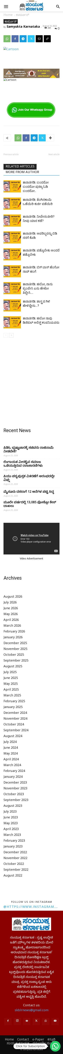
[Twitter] (31, 38)
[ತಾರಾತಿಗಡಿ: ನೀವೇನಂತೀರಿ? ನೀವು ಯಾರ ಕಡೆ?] (12, 220)
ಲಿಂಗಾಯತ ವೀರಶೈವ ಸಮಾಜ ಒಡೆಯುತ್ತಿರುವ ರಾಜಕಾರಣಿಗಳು (23, 464)
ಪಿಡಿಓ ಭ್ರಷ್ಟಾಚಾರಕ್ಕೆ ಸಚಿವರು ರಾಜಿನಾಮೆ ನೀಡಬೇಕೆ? (29, 450)
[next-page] (11, 335)
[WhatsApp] (7, 38)
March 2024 (12, 765)
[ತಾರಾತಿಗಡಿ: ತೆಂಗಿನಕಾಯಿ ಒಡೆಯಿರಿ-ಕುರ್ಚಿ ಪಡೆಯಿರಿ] (12, 204)
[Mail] (26, 1021)
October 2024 (14, 725)
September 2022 (16, 870)
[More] (50, 137)
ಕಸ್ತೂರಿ (51, 1039)
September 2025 (16, 661)
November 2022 (15, 858)
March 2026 (12, 626)
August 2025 (13, 667)
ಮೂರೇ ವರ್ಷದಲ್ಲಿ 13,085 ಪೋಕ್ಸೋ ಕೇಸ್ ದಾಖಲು (30, 504)
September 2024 (16, 731)
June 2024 (11, 748)
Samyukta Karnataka (23, 26)
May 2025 (11, 684)
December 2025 (15, 643)
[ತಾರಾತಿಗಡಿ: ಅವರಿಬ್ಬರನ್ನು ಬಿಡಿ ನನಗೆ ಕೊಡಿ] (12, 237)
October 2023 (14, 795)
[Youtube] (55, 1021)
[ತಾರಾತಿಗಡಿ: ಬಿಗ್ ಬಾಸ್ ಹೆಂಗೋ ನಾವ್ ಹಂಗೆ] (12, 271)
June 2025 (11, 678)
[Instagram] (17, 1021)
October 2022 (14, 864)
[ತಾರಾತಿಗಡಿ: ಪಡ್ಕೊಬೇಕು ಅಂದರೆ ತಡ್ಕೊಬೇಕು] (12, 254)
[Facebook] (15, 38)
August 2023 (13, 806)
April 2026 (11, 620)
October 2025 (14, 655)
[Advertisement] (31, 383)
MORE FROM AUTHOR (22, 172)
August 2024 (13, 736)
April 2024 (11, 760)
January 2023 (13, 847)
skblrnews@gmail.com (31, 1011)
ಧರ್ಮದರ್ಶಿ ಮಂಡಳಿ (45, 1043)
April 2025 (11, 690)
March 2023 (12, 835)
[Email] (39, 38)
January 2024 (13, 777)
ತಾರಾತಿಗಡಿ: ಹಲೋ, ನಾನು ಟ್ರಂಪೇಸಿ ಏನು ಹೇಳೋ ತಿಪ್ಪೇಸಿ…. (38, 288)
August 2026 (13, 597)
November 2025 (15, 649)
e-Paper (38, 1039)
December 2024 (15, 713)
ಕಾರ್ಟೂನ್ (22, 15)
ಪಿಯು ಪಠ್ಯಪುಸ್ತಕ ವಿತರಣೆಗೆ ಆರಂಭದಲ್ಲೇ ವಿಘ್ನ (29, 478)
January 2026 (13, 638)
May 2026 (11, 614)
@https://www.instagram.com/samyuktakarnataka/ (31, 907)
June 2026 (11, 609)
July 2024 (10, 742)
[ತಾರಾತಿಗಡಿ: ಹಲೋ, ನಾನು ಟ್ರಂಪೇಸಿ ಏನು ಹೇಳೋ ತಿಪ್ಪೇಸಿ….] (12, 288)
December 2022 (15, 853)
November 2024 (15, 719)
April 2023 (11, 829)
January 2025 (13, 707)
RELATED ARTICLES (20, 167)
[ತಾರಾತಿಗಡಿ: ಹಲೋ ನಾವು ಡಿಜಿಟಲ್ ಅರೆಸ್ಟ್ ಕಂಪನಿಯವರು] (12, 322)
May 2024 (11, 754)
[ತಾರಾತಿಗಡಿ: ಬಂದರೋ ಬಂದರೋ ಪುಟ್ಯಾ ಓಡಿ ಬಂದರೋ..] (12, 186)
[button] (6, 6)
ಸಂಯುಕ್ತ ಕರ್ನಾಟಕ (18, 1043)
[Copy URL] (47, 38)
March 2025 (12, 696)
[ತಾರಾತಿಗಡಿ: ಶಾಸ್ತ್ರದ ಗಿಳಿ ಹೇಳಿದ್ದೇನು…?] (12, 305)
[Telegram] (23, 38)
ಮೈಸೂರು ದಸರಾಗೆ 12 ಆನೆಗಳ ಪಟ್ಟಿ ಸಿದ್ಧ (29, 492)
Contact (23, 1039)
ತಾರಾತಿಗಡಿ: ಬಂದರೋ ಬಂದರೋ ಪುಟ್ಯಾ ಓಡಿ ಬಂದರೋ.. (36, 186)
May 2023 (11, 824)
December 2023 (15, 783)
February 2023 (14, 841)
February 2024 (14, 771)
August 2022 (13, 876)
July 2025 (10, 673)
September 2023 (16, 800)
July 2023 (10, 812)
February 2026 (14, 632)
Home (8, 15)
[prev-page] (6, 335)
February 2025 (14, 702)
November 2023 (15, 789)
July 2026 (10, 603)
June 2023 (11, 818)
